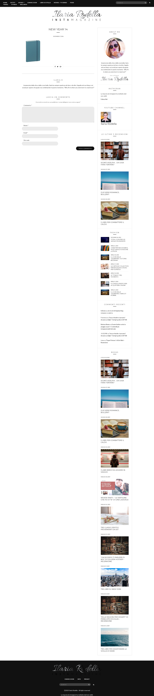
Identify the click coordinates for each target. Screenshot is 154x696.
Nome (26, 125)
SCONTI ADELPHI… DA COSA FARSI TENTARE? (112, 164)
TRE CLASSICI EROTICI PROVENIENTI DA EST (110, 528)
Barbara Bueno (105, 324)
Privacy (87, 679)
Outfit (12, 2)
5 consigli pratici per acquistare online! (119, 284)
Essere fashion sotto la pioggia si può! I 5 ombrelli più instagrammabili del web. (113, 327)
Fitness (14, 4)
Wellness (23, 4)
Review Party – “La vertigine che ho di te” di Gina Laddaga (114, 499)
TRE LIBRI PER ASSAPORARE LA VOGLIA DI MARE (114, 650)
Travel (5, 4)
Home (5, 2)
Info (79, 679)
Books (20, 2)
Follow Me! (104, 99)
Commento (28, 105)
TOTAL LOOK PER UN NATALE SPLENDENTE (118, 240)
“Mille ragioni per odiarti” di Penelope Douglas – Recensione (114, 619)
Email (26, 133)
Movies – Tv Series (60, 2)
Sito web (26, 140)
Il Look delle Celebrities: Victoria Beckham (118, 258)
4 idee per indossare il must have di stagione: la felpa (119, 249)
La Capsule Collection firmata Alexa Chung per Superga (120, 267)
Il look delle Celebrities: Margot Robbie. (118, 293)
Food (72, 2)
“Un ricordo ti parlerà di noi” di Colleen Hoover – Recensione (113, 559)
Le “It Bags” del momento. (116, 276)
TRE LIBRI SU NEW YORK (111, 589)
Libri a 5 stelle (45, 2)
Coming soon (32, 2)
